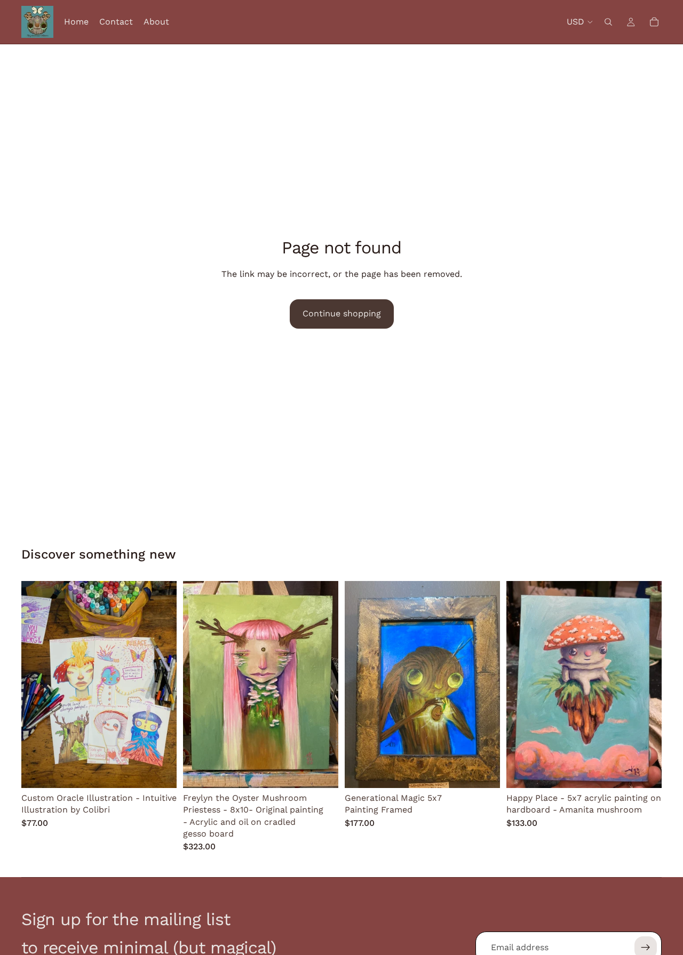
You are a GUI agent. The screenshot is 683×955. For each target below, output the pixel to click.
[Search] (608, 22)
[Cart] (654, 22)
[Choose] (160, 771)
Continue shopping (342, 313)
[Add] (321, 771)
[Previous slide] (37, 684)
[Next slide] (161, 684)
